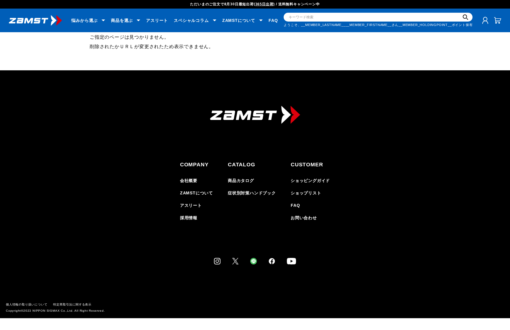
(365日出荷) (264, 4)
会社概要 (188, 180)
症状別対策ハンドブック (252, 193)
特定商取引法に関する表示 (72, 304)
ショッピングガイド (310, 180)
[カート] (497, 20)
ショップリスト (306, 193)
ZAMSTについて (196, 193)
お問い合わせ (304, 217)
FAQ (273, 20)
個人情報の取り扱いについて (26, 304)
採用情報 (188, 217)
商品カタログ (241, 180)
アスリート (157, 20)
